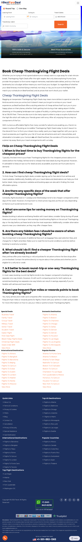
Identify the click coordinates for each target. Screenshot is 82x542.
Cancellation (8, 424)
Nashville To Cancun (51, 363)
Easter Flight (7, 333)
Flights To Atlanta (50, 315)
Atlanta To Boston (50, 357)
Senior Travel (7, 327)
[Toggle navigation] (78, 3)
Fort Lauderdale (9, 485)
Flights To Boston (50, 318)
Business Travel (8, 315)
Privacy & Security (10, 428)
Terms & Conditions (11, 406)
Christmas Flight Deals (10, 342)
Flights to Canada (50, 445)
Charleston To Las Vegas (52, 372)
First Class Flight (8, 336)
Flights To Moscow (9, 384)
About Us (7, 402)
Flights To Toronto (10, 467)
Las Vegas (7, 474)
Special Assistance (10, 431)
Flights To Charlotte (51, 321)
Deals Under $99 (8, 345)
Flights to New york (51, 424)
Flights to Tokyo (9, 449)
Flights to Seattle (50, 431)
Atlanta (6, 477)
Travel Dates (58, 13)
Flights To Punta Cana (12, 463)
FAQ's (6, 413)
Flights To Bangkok (9, 357)
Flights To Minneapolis (51, 345)
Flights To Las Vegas (50, 339)
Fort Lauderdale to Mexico (53, 375)
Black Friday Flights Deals (12, 339)
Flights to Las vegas (51, 428)
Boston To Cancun (50, 369)
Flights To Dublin (8, 372)
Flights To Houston (50, 336)
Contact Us (8, 420)
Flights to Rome (10, 453)
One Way (23, 9)
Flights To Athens (9, 354)
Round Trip (10, 9)
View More (6, 348)
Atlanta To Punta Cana (52, 354)
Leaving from (7, 13)
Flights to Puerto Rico (51, 453)
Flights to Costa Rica (51, 449)
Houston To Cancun (51, 381)
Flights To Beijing (8, 363)
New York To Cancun (51, 384)
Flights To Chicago (50, 324)
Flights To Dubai (8, 369)
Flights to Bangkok (11, 445)
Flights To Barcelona (10, 360)
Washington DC (9, 488)
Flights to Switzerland (51, 456)
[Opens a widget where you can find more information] (74, 538)
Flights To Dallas (49, 327)
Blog (6, 417)
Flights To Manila (8, 381)
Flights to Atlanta (50, 402)
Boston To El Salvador (51, 366)
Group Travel (7, 321)
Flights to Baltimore (51, 406)
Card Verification (10, 435)
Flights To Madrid (9, 378)
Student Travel (8, 330)
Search (61, 24)
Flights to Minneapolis (51, 420)
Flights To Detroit (50, 333)
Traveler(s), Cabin (8, 22)
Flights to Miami (50, 417)
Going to (31, 13)
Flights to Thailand (50, 463)
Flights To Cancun (9, 366)
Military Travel (7, 324)
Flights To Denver (50, 330)
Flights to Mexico (50, 442)
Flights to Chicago (50, 409)
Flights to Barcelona (11, 442)
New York (7, 481)
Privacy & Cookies (10, 409)
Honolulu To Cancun (51, 378)
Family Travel (7, 318)
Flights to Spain (49, 460)
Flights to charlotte (50, 413)
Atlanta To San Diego (51, 360)
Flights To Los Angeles (51, 342)
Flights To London (9, 375)
